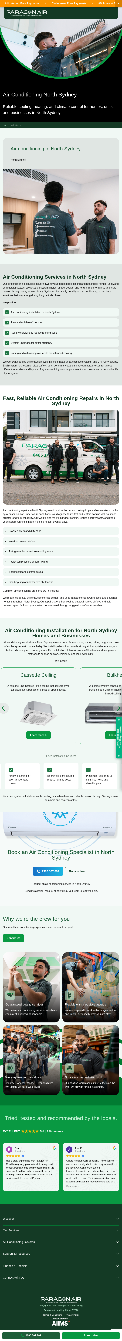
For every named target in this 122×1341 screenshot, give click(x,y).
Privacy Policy (72, 1315)
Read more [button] (11, 1186)
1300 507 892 (50, 871)
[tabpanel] (38, 705)
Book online (91, 1335)
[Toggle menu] (113, 13)
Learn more (37, 735)
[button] (33, 1131)
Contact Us (13, 938)
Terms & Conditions (52, 1315)
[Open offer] (119, 737)
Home (5, 125)
